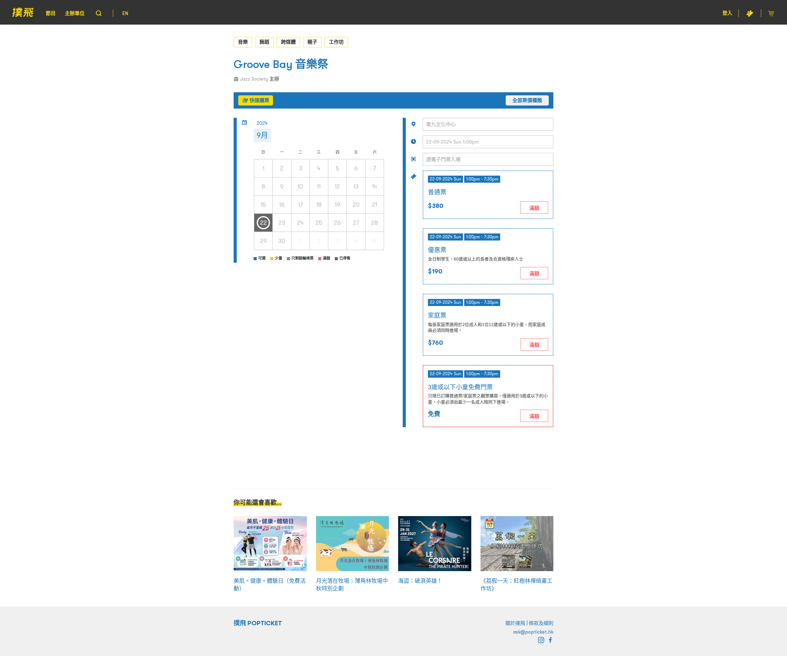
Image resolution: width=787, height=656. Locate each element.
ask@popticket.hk (533, 632)
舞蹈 (264, 42)
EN (125, 13)
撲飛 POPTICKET (258, 623)
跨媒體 (288, 42)
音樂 (243, 42)
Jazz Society (254, 79)
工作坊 (336, 42)
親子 (312, 42)
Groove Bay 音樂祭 (281, 64)
